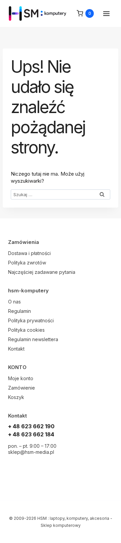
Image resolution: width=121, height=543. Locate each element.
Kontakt (16, 349)
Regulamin (19, 311)
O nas (14, 301)
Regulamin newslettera (33, 339)
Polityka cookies (26, 330)
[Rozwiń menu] (106, 13)
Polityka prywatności (31, 320)
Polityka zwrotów (27, 262)
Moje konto (20, 378)
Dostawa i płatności (29, 253)
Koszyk (16, 397)
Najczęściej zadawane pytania (41, 272)
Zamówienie (21, 388)
